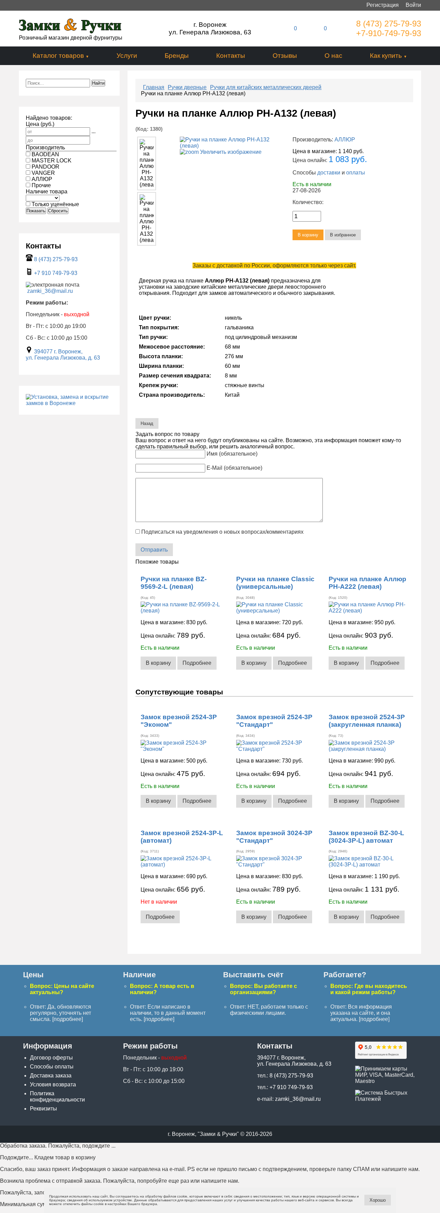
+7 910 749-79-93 (55, 273)
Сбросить (58, 210)
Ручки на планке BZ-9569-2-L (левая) (174, 582)
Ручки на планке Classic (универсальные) (275, 582)
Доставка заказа (51, 1075)
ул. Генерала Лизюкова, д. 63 (63, 358)
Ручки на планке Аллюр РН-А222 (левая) (367, 582)
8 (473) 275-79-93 (388, 23)
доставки (328, 172)
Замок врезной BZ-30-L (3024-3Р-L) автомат (366, 836)
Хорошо (378, 1200)
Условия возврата (53, 1084)
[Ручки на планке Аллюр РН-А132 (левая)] (146, 163)
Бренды (177, 55)
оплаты (355, 172)
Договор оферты (51, 1058)
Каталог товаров (58, 55)
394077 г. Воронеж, (58, 351)
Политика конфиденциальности (57, 1096)
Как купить (386, 55)
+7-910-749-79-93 (388, 33)
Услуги (127, 55)
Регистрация (382, 5)
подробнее (67, 1019)
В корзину (158, 663)
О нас (333, 55)
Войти (413, 5)
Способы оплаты (52, 1067)
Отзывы (285, 55)
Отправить (154, 550)
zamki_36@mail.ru (50, 291)
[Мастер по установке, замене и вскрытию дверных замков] (69, 403)
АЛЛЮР (344, 139)
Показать (35, 210)
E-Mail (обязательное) (234, 468)
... (93, 131)
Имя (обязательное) (232, 454)
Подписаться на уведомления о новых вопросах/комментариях (222, 532)
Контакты (230, 55)
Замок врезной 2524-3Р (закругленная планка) (367, 720)
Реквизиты (43, 1108)
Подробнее (197, 663)
